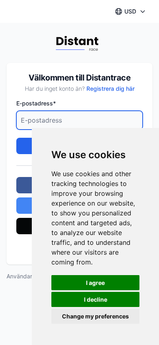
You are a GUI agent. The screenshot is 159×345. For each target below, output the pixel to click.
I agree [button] (95, 282)
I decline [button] (95, 299)
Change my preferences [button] (95, 316)
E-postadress (36, 103)
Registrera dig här (110, 88)
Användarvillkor (27, 276)
